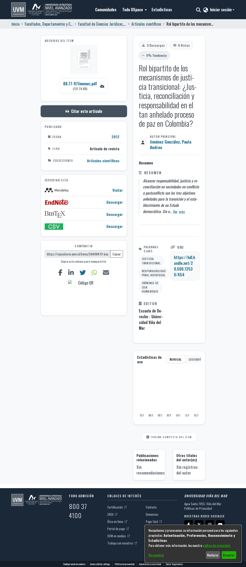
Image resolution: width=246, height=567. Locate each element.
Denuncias (152, 514)
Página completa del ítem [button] (171, 437)
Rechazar (213, 554)
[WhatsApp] (94, 272)
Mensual (176, 359)
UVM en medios (117, 535)
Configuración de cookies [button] (74, 564)
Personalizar (156, 554)
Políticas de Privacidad (198, 508)
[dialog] (193, 543)
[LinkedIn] (71, 272)
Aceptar (229, 554)
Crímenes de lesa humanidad (150, 287)
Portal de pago (116, 528)
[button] (41, 9)
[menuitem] (134, 9)
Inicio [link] (15, 24)
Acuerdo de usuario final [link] (150, 564)
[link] (84, 86)
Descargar (114, 202)
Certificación (115, 507)
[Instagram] (209, 524)
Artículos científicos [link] (146, 24)
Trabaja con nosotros (120, 543)
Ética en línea (115, 521)
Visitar (117, 190)
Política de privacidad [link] (125, 564)
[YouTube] (220, 524)
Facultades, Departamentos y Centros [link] (49, 24)
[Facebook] (60, 272)
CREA (110, 514)
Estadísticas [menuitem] (162, 9)
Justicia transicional (151, 261)
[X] (199, 524)
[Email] (105, 272)
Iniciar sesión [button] (221, 9)
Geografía (196, 359)
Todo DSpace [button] (132, 9)
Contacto (151, 507)
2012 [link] (115, 136)
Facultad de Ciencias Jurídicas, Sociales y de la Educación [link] (102, 24)
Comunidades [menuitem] (106, 9)
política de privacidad (216, 545)
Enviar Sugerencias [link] (174, 564)
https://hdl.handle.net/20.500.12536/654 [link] (184, 266)
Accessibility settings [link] (100, 564)
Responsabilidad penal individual (154, 273)
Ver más (179, 212)
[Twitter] (82, 272)
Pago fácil (152, 521)
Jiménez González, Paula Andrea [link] (170, 144)
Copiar (116, 253)
